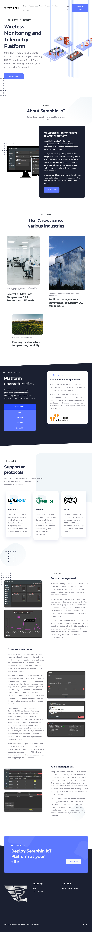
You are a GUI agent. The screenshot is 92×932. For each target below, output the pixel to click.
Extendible (20, 428)
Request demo (80, 8)
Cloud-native (20, 407)
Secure (20, 412)
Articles (55, 6)
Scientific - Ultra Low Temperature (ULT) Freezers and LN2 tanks (21, 297)
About (31, 6)
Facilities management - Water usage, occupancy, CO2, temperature (66, 302)
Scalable (20, 423)
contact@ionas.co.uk (71, 888)
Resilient (20, 417)
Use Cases (39, 6)
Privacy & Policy (38, 891)
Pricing (47, 6)
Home (25, 6)
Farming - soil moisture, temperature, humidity (26, 343)
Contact (26, 10)
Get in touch (73, 862)
